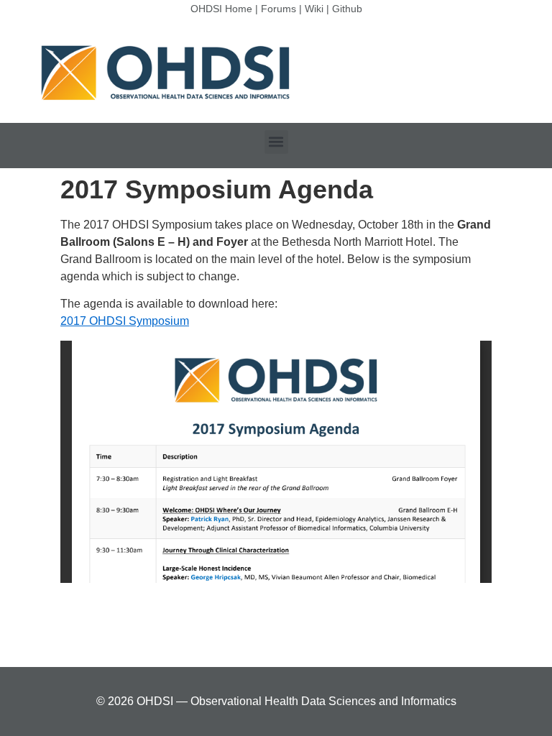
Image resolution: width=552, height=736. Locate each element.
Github (347, 8)
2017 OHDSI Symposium (124, 321)
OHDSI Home (221, 8)
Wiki (314, 8)
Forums (278, 8)
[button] (276, 142)
